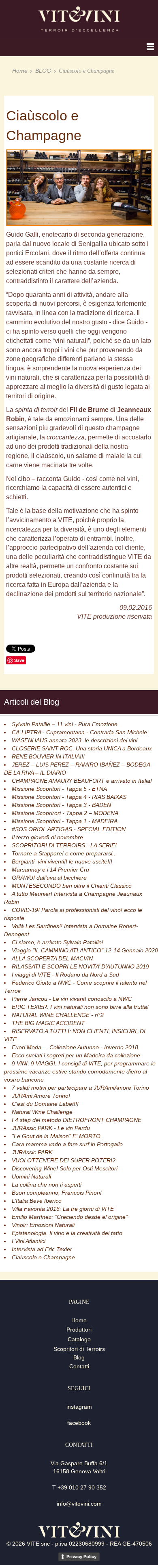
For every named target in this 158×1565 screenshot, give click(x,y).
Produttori (79, 1329)
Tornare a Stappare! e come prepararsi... (64, 853)
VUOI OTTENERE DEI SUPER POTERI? (63, 1160)
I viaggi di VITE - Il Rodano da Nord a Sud (65, 974)
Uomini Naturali (31, 1176)
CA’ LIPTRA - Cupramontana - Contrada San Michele (79, 732)
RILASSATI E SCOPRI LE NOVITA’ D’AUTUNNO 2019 (80, 966)
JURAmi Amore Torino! (41, 1095)
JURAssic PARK (32, 1152)
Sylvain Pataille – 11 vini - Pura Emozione (64, 724)
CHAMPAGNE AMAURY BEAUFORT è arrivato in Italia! (82, 780)
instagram (79, 1406)
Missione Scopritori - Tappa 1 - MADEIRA (64, 821)
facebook (79, 1423)
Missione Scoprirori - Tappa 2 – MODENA (65, 813)
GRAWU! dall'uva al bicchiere (49, 877)
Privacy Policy (81, 1556)
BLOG (43, 70)
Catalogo (79, 1339)
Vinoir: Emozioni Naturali (43, 1225)
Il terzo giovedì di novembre (47, 837)
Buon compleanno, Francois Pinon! (57, 1192)
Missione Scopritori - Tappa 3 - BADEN (61, 805)
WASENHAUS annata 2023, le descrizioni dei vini (74, 740)
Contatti (79, 1366)
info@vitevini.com (79, 1503)
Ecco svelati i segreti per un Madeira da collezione (76, 1055)
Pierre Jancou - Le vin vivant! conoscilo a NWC (72, 999)
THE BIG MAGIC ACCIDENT (48, 1023)
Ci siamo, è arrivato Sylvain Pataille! (57, 942)
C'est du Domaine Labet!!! (45, 1104)
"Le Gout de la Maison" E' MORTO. (57, 1136)
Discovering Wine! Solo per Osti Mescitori (64, 1168)
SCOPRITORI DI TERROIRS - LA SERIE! (64, 845)
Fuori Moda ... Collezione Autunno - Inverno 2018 (75, 1047)
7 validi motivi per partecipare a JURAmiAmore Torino (80, 1087)
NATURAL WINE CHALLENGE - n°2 (58, 1015)
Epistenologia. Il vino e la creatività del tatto (67, 1233)
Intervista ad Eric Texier (42, 1249)
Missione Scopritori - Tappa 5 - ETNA (59, 789)
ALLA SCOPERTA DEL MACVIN (52, 958)
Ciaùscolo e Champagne (43, 1257)
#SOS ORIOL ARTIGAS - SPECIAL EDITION (69, 829)
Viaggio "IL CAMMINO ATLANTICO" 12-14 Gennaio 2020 (85, 950)
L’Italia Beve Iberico (37, 1200)
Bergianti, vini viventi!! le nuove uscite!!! (62, 861)
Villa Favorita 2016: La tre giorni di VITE (63, 1209)
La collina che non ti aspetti (46, 1184)
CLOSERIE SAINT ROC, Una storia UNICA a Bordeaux (82, 748)
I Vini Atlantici (28, 1241)
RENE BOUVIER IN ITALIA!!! (48, 756)
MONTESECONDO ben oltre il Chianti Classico (72, 885)
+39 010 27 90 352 (82, 1487)
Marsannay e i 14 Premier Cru (50, 869)
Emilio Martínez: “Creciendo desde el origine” (70, 1217)
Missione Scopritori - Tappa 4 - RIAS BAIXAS (69, 797)
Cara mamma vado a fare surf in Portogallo (67, 1144)
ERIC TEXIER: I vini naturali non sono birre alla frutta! (80, 1007)
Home (20, 70)
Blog (79, 1357)
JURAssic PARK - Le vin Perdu (51, 1128)
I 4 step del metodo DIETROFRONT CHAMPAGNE (76, 1120)
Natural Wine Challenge (42, 1112)
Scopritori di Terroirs (79, 1349)
